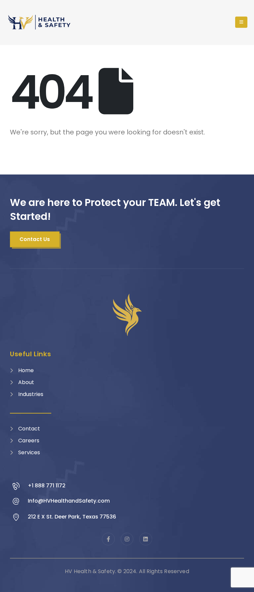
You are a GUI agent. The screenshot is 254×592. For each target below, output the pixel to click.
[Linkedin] (145, 539)
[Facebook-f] (108, 539)
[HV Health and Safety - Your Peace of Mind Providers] (40, 22)
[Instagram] (127, 539)
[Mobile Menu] (241, 22)
